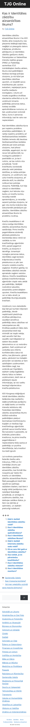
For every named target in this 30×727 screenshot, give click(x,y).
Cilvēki (5, 633)
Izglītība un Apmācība (11, 655)
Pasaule (5, 670)
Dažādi (5, 637)
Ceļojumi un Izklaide (11, 630)
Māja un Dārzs (8, 659)
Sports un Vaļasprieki (11, 687)
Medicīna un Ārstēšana (12, 666)
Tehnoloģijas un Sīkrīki (12, 691)
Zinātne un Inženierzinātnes (14, 712)
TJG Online (15, 3)
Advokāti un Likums (10, 612)
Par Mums (9, 719)
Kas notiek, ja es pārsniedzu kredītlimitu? (15, 557)
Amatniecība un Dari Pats (13, 615)
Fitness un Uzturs (9, 652)
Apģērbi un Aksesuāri (11, 622)
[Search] (24, 597)
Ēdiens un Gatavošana (11, 644)
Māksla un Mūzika (10, 663)
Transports (7, 694)
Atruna (21, 719)
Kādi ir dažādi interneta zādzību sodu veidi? (16, 544)
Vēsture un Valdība (10, 708)
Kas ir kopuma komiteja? (15, 581)
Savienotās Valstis (13, 578)
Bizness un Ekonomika (11, 626)
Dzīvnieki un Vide (9, 641)
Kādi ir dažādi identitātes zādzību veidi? (16, 522)
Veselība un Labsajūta (11, 705)
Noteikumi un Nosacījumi (20, 722)
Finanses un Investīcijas (12, 648)
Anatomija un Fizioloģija (12, 619)
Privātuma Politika (7, 722)
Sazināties (16, 719)
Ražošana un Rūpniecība (12, 674)
